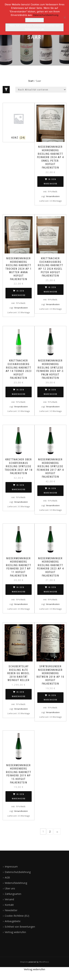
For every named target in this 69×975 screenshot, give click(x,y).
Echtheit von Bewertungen (20, 926)
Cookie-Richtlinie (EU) (17, 915)
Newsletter (11, 910)
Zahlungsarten (13, 894)
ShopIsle (24, 962)
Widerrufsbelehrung (16, 883)
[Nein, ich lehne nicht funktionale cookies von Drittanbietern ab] (64, 17)
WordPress (44, 962)
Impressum (11, 866)
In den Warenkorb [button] (50, 181)
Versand (9, 899)
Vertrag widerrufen (15, 932)
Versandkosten (53, 196)
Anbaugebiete (13, 921)
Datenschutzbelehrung (18, 872)
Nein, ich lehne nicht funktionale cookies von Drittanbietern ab (34, 27)
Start (31, 80)
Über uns (10, 888)
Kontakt (9, 904)
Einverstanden (34, 20)
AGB (7, 877)
